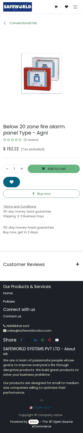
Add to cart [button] (56, 168)
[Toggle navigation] (75, 6)
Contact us (12, 316)
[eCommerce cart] (56, 7)
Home (8, 293)
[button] (11, 182)
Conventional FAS (23, 23)
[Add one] (22, 169)
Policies (9, 301)
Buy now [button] (43, 193)
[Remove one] (7, 169)
